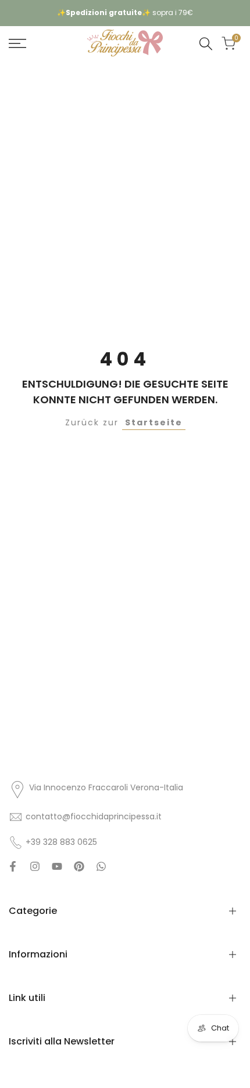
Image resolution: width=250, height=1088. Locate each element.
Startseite (154, 422)
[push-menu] (17, 43)
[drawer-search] (205, 43)
